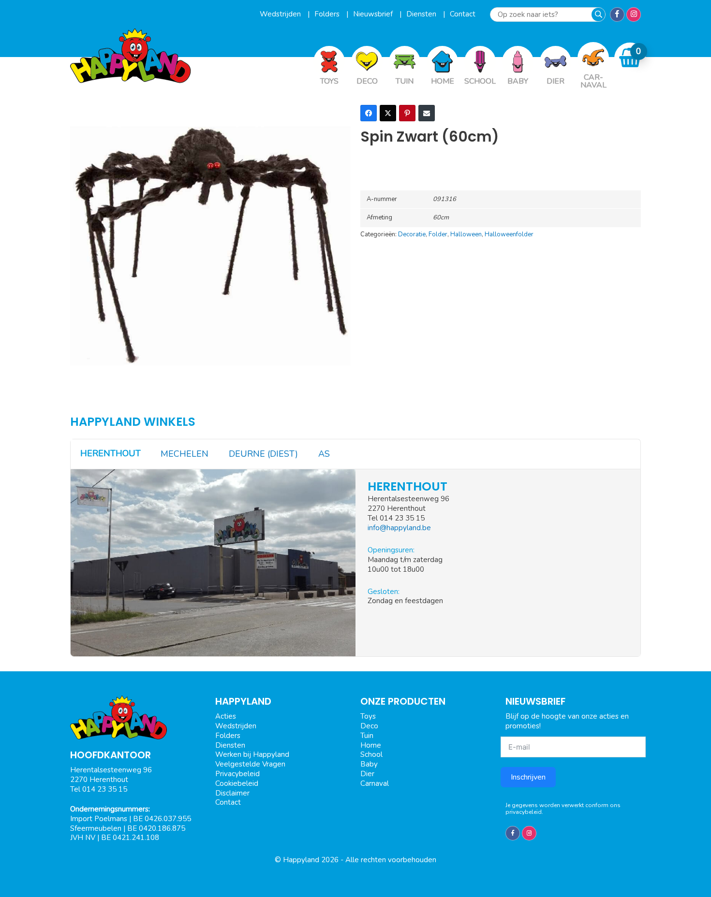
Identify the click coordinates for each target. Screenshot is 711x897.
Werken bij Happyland (252, 754)
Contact (462, 14)
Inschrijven (528, 777)
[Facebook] (368, 113)
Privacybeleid (237, 774)
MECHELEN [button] (184, 454)
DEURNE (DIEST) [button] (263, 454)
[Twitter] (388, 113)
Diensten (422, 14)
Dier (367, 774)
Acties (225, 716)
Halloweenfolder (509, 234)
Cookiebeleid (236, 783)
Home (370, 745)
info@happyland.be (399, 528)
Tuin (366, 735)
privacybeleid (523, 812)
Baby (369, 764)
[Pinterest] (407, 113)
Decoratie (412, 234)
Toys (368, 716)
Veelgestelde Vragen (250, 764)
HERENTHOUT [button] (110, 453)
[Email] (426, 113)
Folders (327, 14)
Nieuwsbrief (374, 14)
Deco (369, 726)
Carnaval (374, 783)
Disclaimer (232, 793)
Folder (438, 234)
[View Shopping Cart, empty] (630, 58)
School (371, 754)
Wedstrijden (281, 14)
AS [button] (324, 454)
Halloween (466, 234)
